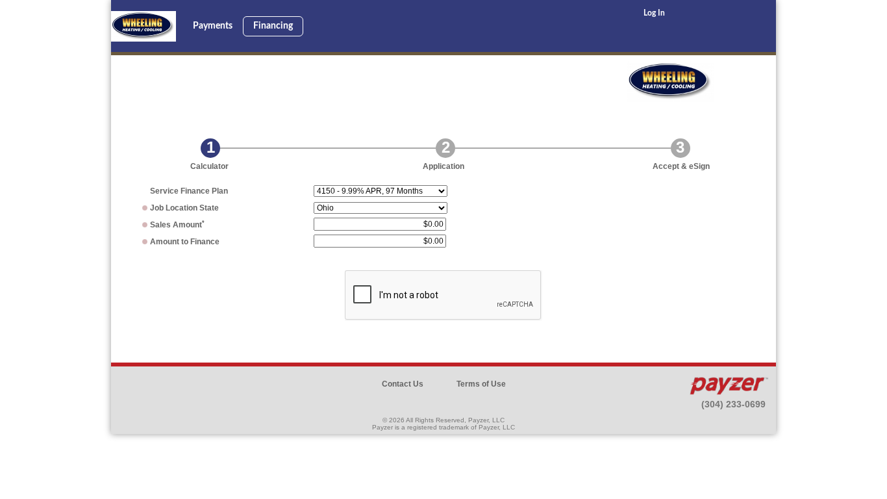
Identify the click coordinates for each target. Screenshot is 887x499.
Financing (273, 26)
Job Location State (184, 207)
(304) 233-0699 (733, 404)
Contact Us (402, 384)
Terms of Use (481, 384)
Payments (212, 26)
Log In (654, 13)
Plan (189, 191)
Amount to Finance (184, 241)
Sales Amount (177, 224)
